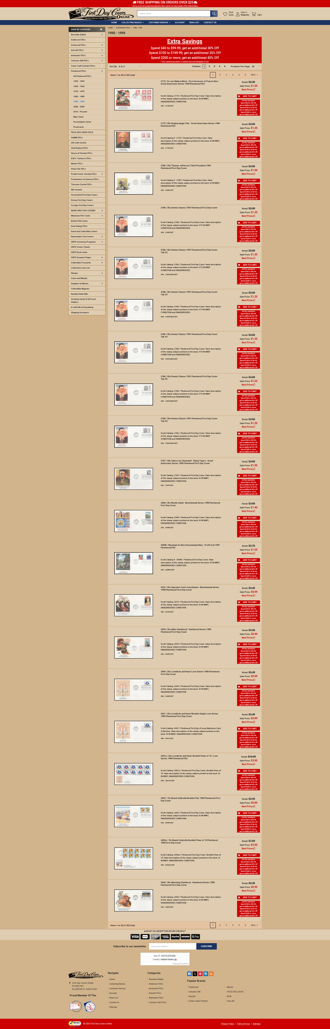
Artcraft (192, 996)
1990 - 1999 (78, 101)
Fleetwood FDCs (78, 71)
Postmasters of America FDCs (85, 179)
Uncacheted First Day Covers (84, 195)
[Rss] (211, 973)
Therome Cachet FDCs (81, 184)
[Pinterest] (200, 973)
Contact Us (210, 22)
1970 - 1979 (78, 91)
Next (253, 75)
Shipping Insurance (80, 312)
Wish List (194, 22)
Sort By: (113, 66)
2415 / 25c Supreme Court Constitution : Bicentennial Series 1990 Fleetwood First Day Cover (190, 588)
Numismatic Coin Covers (82, 236)
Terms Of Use (243, 1024)
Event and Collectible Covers (84, 231)
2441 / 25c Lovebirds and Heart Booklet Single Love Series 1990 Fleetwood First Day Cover (189, 714)
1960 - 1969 (78, 86)
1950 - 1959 (78, 81)
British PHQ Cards (79, 221)
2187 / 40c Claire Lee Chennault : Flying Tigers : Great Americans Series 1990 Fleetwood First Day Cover (187, 462)
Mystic (230, 987)
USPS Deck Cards (79, 252)
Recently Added (78, 34)
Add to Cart (250, 96)
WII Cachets (76, 190)
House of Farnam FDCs (81, 153)
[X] (195, 973)
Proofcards (78, 127)
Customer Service (158, 22)
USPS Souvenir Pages (81, 257)
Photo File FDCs (78, 169)
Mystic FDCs (76, 163)
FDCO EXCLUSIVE (235, 992)
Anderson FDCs (78, 40)
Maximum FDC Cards (80, 216)
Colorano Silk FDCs (80, 60)
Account (180, 22)
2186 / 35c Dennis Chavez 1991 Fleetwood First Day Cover (189, 207)
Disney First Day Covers (82, 200)
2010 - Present (80, 112)
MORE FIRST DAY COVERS (83, 210)
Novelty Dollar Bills (79, 294)
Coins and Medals (79, 278)
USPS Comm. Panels (80, 247)
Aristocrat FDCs (78, 45)
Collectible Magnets (80, 289)
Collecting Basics (132, 22)
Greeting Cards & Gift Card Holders (83, 300)
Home (114, 22)
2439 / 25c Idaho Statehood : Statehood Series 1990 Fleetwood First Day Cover (186, 630)
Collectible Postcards (81, 263)
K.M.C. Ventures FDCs (81, 158)
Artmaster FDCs (78, 55)
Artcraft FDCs (77, 50)
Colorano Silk (195, 992)
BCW (229, 996)
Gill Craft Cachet (78, 143)
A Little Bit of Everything (82, 307)
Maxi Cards (78, 117)
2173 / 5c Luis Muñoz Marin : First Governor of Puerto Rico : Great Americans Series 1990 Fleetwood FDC (190, 82)
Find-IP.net (184, 964)
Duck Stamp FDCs (79, 226)
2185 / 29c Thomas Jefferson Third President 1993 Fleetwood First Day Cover (186, 166)
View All (230, 1001)
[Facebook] (189, 973)
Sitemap (113, 1007)
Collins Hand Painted (198, 1001)
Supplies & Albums (79, 283)
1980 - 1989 (78, 96)
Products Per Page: (240, 66)
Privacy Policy (227, 1024)
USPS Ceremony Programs (83, 242)
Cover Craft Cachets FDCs (83, 66)
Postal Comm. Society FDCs (84, 174)
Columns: (196, 66)
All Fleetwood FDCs (82, 76)
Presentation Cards (82, 122)
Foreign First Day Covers (82, 205)
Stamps (74, 273)
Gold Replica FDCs (79, 148)
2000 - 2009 (78, 107)
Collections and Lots (80, 268)
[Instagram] (205, 973)
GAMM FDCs (77, 137)
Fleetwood (193, 987)
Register (245, 15)
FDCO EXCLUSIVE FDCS (82, 132)
